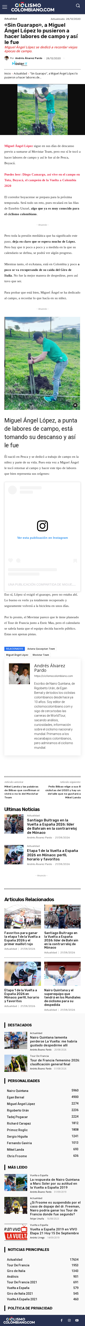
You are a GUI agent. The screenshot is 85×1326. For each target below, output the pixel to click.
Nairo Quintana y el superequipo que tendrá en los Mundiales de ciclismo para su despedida (62, 997)
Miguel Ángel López (19, 146)
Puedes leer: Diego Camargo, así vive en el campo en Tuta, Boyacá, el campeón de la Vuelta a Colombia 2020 (42, 180)
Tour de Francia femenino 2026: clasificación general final (55, 1062)
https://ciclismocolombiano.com (53, 675)
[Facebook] (22, 766)
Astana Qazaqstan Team (41, 648)
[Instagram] (69, 1320)
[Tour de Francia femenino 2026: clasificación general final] (15, 1063)
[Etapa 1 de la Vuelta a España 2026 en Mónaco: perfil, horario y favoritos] (14, 854)
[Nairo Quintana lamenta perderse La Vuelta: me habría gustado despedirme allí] (15, 1040)
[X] (32, 766)
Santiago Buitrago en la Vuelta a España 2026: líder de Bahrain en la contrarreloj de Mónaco (52, 826)
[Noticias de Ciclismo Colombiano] (32, 7)
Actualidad (10, 19)
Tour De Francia (39, 1056)
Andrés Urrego (37, 1237)
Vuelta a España (39, 1175)
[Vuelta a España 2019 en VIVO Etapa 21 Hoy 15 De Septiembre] (15, 1232)
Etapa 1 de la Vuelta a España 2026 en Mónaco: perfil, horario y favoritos (52, 855)
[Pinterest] (42, 766)
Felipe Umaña (37, 1218)
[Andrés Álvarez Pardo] (7, 58)
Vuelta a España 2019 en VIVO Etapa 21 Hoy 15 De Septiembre (54, 1231)
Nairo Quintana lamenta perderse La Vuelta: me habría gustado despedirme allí (53, 1041)
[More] (62, 766)
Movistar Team (41, 654)
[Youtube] (77, 1320)
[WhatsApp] (52, 766)
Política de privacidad (30, 1308)
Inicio (7, 73)
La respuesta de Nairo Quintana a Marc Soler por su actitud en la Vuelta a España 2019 (55, 1183)
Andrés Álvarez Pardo (28, 58)
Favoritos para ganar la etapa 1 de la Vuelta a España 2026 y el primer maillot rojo (22, 938)
